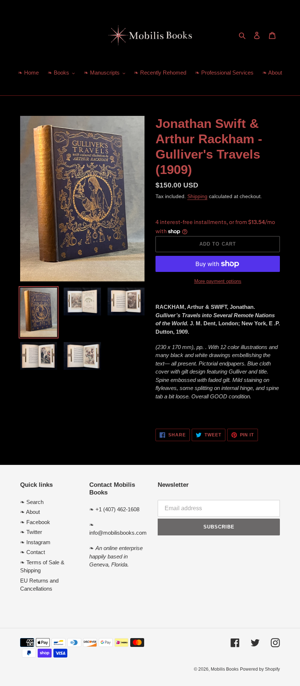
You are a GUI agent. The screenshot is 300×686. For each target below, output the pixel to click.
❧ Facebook (35, 522)
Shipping (197, 196)
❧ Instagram (35, 542)
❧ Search (32, 502)
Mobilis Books (225, 669)
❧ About (30, 512)
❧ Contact (32, 552)
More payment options (217, 281)
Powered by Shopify (260, 669)
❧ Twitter (31, 532)
